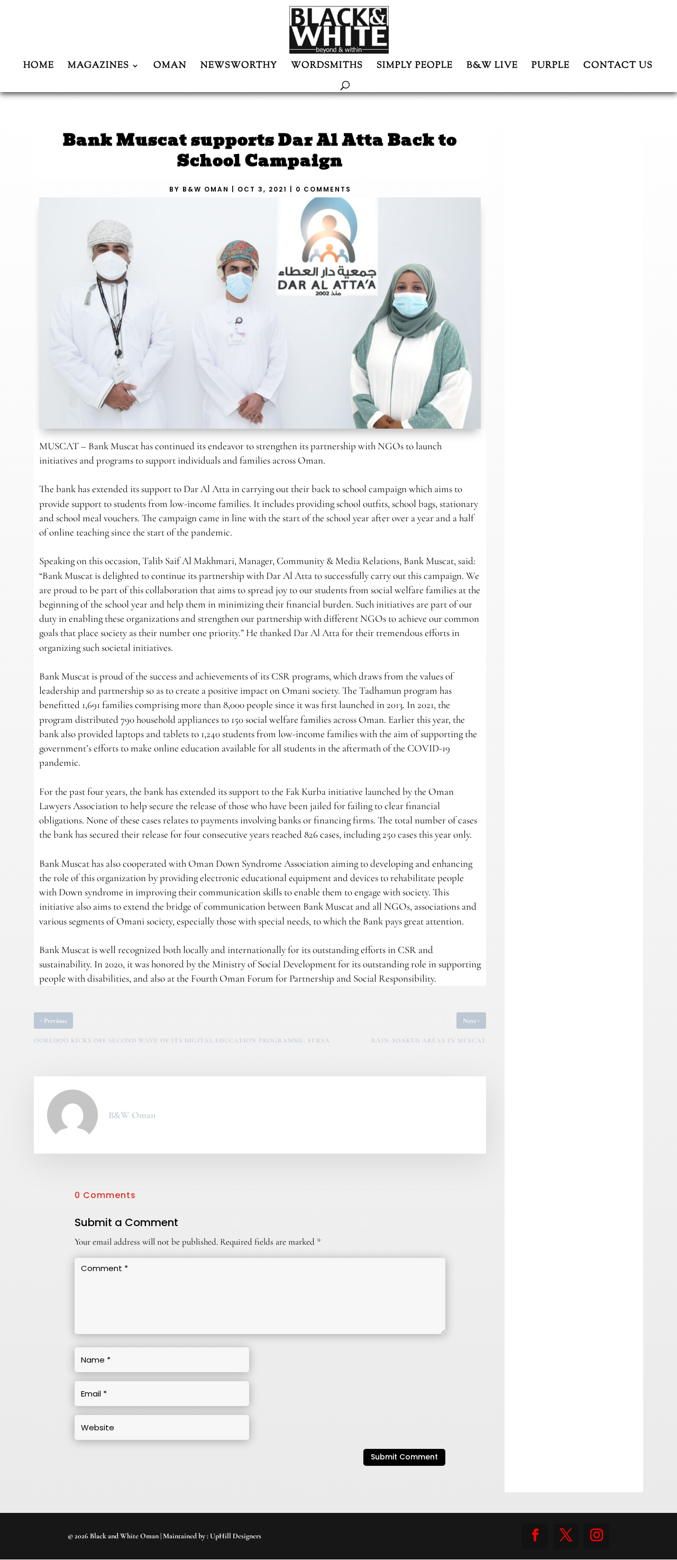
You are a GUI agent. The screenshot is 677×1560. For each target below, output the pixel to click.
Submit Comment (404, 1457)
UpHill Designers (235, 1535)
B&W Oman (205, 189)
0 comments (323, 189)
